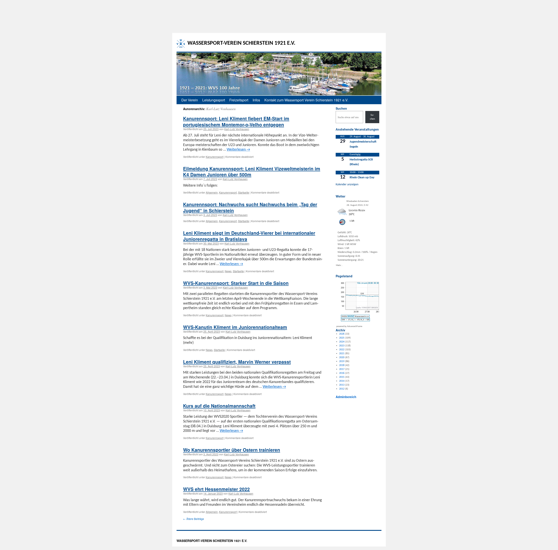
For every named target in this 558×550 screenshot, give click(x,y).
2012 (341, 389)
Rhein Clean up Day (362, 177)
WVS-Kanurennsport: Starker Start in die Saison (236, 283)
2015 (341, 377)
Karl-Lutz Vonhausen (221, 108)
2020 (341, 357)
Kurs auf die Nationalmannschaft (219, 405)
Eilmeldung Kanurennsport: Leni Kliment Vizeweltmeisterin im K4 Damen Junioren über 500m (251, 171)
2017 (341, 369)
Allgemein (212, 192)
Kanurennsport (214, 156)
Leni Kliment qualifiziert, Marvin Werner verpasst (237, 361)
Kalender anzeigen (347, 184)
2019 (341, 361)
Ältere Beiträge (193, 519)
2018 (341, 365)
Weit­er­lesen (238, 150)
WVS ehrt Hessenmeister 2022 (216, 489)
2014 (341, 381)
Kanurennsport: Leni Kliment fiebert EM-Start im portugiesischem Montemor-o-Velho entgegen (236, 121)
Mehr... (339, 265)
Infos (256, 99)
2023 (341, 345)
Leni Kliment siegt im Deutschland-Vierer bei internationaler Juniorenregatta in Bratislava (249, 236)
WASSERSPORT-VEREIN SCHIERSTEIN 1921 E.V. (241, 43)
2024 (341, 342)
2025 (341, 338)
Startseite (243, 192)
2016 (341, 373)
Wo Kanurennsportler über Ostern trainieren (231, 449)
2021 (341, 353)
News (228, 271)
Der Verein (189, 99)
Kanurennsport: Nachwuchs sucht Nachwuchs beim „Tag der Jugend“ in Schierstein (250, 207)
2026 (341, 334)
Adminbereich (346, 397)
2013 (341, 385)
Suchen (341, 108)
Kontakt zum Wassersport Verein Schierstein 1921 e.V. (306, 99)
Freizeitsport (238, 99)
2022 (341, 349)
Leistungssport (213, 99)
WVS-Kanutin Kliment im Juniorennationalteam (235, 327)
